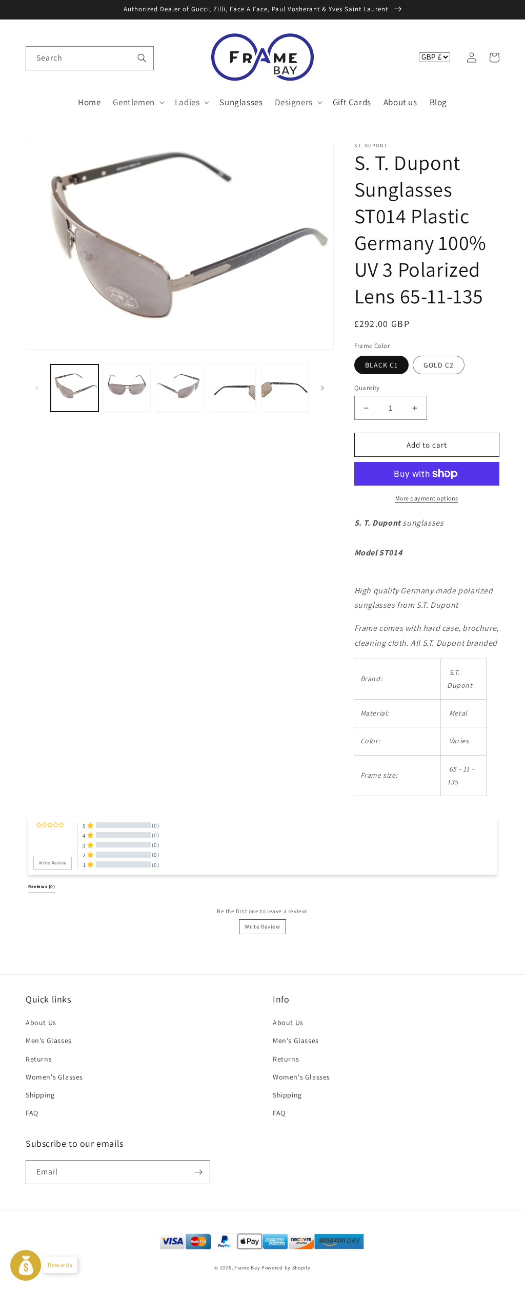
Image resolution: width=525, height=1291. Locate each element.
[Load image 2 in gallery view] (127, 388)
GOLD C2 (438, 365)
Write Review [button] (52, 863)
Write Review (262, 926)
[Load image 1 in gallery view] (74, 388)
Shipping (40, 1095)
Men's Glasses (49, 1040)
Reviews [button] (41, 886)
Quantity (367, 387)
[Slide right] (322, 388)
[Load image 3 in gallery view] (180, 388)
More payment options (426, 498)
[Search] (142, 58)
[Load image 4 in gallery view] (232, 388)
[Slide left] (37, 388)
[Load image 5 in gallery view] (285, 388)
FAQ (32, 1112)
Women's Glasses (54, 1077)
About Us (41, 1022)
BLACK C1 (381, 365)
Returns (39, 1059)
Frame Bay (247, 1267)
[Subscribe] (198, 1172)
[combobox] (89, 58)
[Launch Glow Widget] (25, 1265)
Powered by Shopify (286, 1267)
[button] (37, 57)
